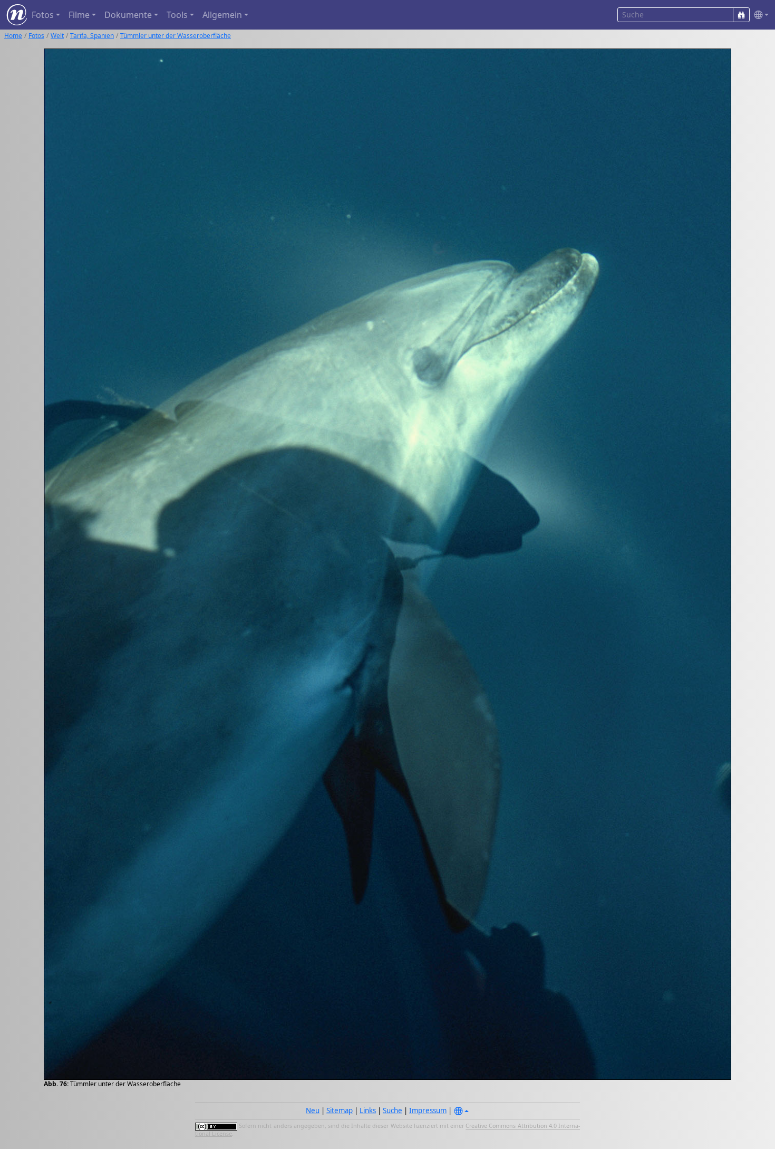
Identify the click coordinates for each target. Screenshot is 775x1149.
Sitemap (339, 1110)
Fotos (36, 35)
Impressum (428, 1110)
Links (368, 1110)
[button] (759, 15)
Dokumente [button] (128, 15)
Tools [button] (177, 15)
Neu (312, 1110)
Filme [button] (79, 15)
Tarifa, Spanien (92, 35)
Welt (57, 35)
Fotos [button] (43, 15)
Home (13, 35)
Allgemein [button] (222, 15)
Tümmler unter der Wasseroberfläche (175, 35)
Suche (392, 1110)
